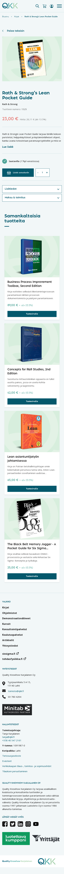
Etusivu (5, 16)
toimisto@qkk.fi (16, 691)
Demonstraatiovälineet (16, 618)
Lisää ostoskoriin (21, 173)
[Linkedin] (20, 825)
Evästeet (7, 760)
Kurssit (6, 624)
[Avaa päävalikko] (59, 6)
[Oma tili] (51, 6)
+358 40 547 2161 (11, 740)
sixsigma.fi (8, 653)
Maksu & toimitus (15, 198)
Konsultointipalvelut (14, 629)
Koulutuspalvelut (12, 634)
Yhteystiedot (10, 645)
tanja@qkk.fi (8, 736)
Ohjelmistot (9, 613)
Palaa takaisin (15, 31)
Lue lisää (7, 147)
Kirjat (16, 16)
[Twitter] (12, 825)
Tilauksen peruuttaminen (14, 771)
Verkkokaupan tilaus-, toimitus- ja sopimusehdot (26, 766)
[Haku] (37, 6)
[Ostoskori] (44, 6)
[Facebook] (5, 825)
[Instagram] (28, 825)
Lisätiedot (11, 189)
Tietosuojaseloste (11, 755)
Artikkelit (8, 640)
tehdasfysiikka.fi (12, 659)
